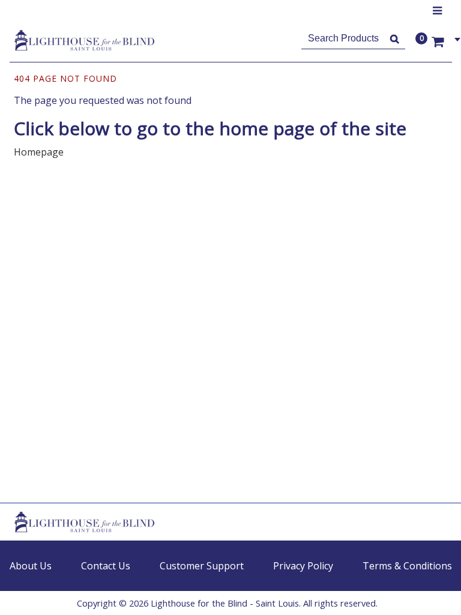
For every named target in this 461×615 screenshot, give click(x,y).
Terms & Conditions (407, 565)
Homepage (39, 152)
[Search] (394, 38)
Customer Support (202, 565)
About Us (31, 565)
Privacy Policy (303, 565)
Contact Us (105, 565)
